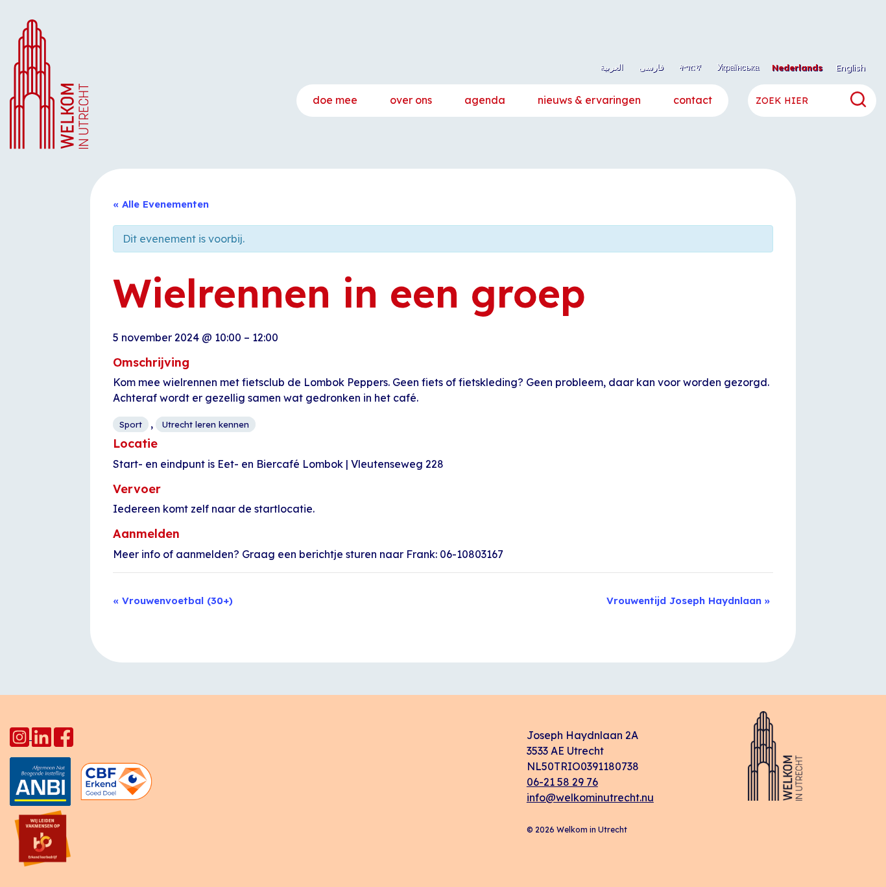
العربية (611, 67)
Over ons (411, 99)
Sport (130, 424)
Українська (738, 67)
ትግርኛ (690, 67)
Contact (692, 99)
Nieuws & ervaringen (589, 99)
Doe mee (335, 99)
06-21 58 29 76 (562, 781)
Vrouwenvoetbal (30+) (173, 600)
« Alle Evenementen (161, 204)
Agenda (484, 99)
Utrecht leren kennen (205, 424)
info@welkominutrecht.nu (590, 797)
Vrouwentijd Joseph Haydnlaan (688, 600)
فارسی (651, 67)
